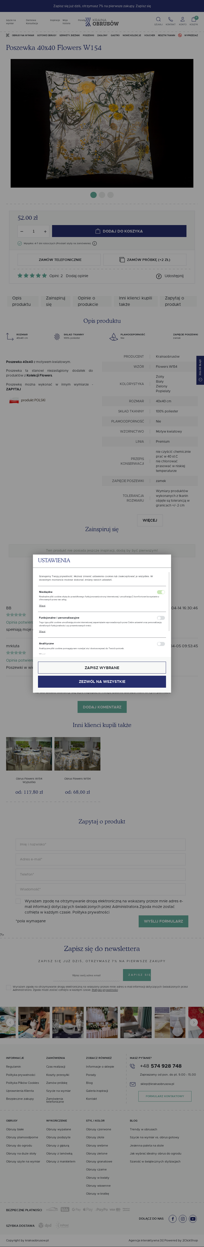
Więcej (42, 606)
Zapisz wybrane (102, 667)
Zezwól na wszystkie (102, 681)
